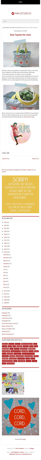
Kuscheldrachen (6, 351)
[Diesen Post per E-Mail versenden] (3, 153)
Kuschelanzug (32, 349)
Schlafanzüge (5, 356)
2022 (5, 225)
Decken (9, 346)
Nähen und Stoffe (28, 27)
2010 (5, 297)
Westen (4, 363)
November (6, 257)
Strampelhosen (21, 358)
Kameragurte (5, 349)
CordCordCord (6, 318)
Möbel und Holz (6, 326)
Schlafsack (12, 356)
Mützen (4, 353)
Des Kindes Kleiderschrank (9, 323)
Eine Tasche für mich (20, 34)
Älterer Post (35, 158)
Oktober (5, 260)
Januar (5, 287)
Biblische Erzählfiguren (27, 344)
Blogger (24, 439)
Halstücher (25, 346)
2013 (5, 252)
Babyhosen (11, 344)
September (6, 263)
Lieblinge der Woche (15, 351)
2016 (5, 243)
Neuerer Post (5, 158)
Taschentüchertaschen (7, 361)
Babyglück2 (5, 315)
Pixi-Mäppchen (17, 353)
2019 (5, 234)
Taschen (35, 27)
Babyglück (4, 313)
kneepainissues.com (27, 454)
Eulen (14, 346)
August (5, 266)
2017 (5, 240)
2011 (5, 294)
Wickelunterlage (10, 363)
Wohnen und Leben (7, 334)
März (4, 281)
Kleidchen (16, 349)
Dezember (6, 255)
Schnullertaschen (29, 356)
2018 (5, 237)
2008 (5, 303)
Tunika (15, 361)
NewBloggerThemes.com (15, 454)
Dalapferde (5, 321)
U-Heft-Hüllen (21, 361)
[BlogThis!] (5, 153)
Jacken (35, 346)
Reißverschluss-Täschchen (28, 353)
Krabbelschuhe (23, 349)
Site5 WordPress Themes (18, 452)
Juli (4, 269)
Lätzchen (31, 351)
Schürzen (36, 356)
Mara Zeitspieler (20, 448)
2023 (5, 222)
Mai (4, 275)
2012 (5, 291)
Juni (4, 272)
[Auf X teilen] (6, 153)
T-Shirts (27, 358)
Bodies (35, 344)
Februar (5, 284)
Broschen (4, 346)
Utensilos (34, 361)
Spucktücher (5, 358)
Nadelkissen (10, 353)
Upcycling (4, 331)
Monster (36, 351)
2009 (5, 300)
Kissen (11, 349)
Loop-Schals (24, 351)
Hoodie (31, 346)
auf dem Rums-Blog (29, 117)
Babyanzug (4, 344)
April (4, 278)
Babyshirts (17, 344)
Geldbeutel (19, 346)
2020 (5, 231)
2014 (5, 249)
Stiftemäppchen (12, 358)
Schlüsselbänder (19, 356)
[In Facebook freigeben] (8, 153)
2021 (5, 228)
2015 (5, 246)
